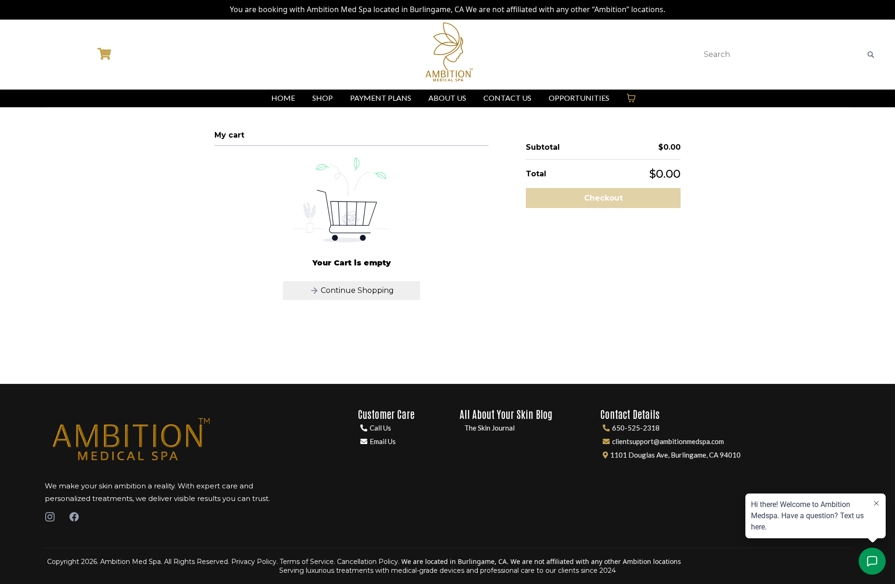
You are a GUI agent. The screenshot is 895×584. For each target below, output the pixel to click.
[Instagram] (50, 517)
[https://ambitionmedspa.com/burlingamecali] (448, 55)
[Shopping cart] (631, 98)
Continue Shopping (356, 290)
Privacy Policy (253, 561)
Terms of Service (307, 561)
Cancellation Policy (367, 561)
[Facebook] (74, 517)
